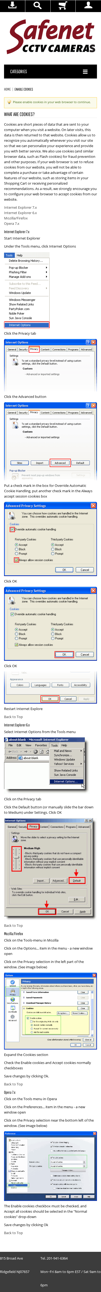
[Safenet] (51, 37)
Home (7, 89)
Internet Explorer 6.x (20, 213)
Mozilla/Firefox (16, 218)
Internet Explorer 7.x (20, 208)
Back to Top (13, 717)
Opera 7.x (11, 224)
